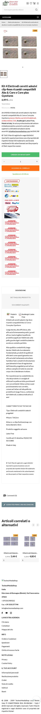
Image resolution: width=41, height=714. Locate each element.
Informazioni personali (10, 672)
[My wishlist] (31, 3)
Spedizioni (5, 643)
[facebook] (2, 613)
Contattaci (6, 626)
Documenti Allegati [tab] (20, 305)
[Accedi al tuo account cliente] (27, 3)
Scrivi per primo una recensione (20, 505)
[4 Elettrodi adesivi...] (11, 541)
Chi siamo (5, 622)
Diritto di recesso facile (10, 650)
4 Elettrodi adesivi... (11, 553)
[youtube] (6, 613)
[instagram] (11, 613)
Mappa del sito (7, 629)
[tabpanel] (20, 48)
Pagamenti (6, 646)
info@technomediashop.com (19, 131)
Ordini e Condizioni (9, 639)
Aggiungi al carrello (20, 168)
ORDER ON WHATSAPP (20, 155)
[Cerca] (36, 10)
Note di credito (7, 684)
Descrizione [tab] (20, 290)
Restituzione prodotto (10, 676)
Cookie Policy (7, 663)
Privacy (4, 659)
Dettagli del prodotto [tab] (20, 297)
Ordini (4, 680)
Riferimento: (6, 108)
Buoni (4, 691)
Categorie (6, 17)
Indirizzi (5, 688)
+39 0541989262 (8, 601)
